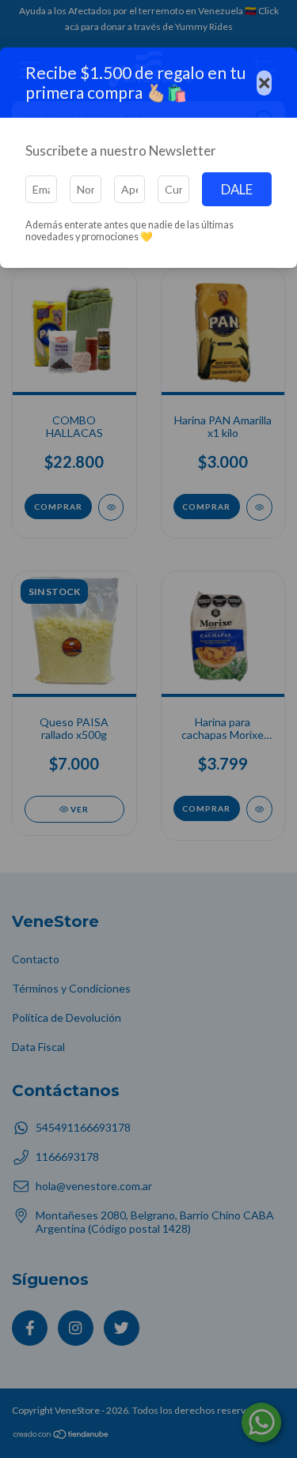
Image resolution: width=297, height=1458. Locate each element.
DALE (237, 189)
